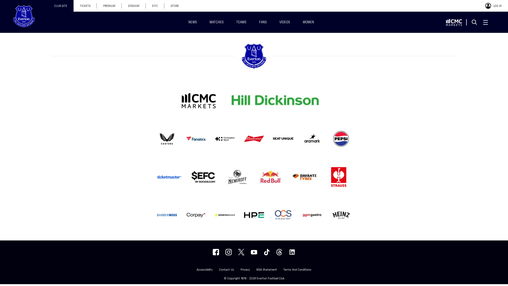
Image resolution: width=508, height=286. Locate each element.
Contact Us (226, 269)
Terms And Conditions (297, 269)
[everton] (216, 252)
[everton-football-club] (292, 252)
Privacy (245, 269)
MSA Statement (266, 269)
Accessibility (205, 269)
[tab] (61, 6)
